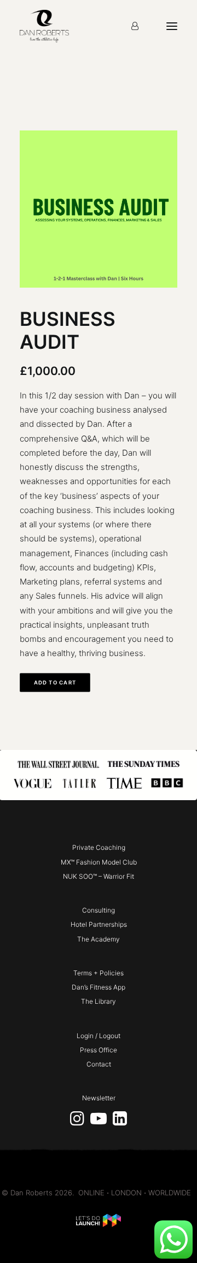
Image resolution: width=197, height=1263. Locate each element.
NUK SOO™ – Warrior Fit (98, 876)
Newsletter (98, 1098)
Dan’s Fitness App (98, 987)
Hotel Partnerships (99, 924)
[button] (77, 1122)
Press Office (98, 1050)
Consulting (98, 910)
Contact (98, 1064)
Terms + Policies (98, 973)
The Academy (98, 939)
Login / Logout (98, 1036)
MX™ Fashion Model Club (99, 862)
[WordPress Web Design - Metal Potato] (98, 1224)
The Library (98, 1001)
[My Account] (135, 26)
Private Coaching (98, 847)
